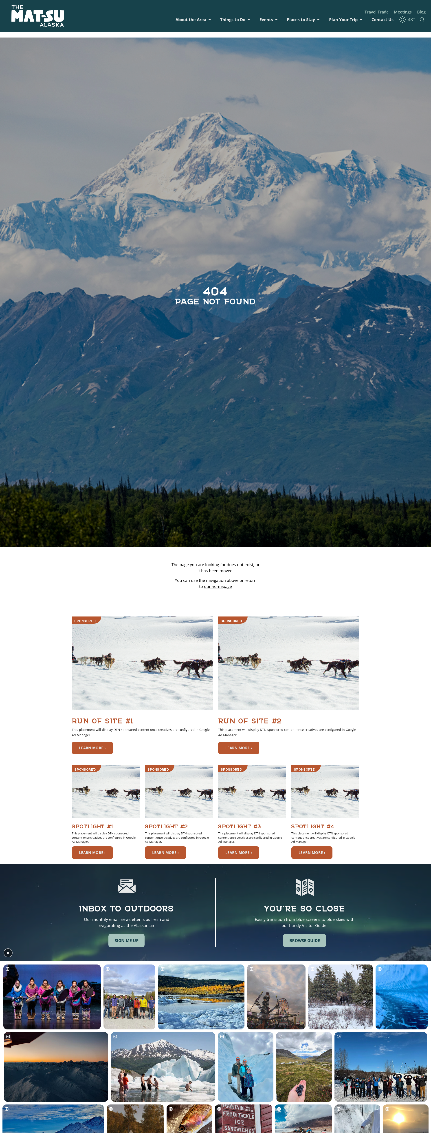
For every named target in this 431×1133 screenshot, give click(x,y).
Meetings (403, 12)
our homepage (218, 586)
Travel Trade (377, 12)
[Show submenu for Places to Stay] (318, 20)
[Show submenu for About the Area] (210, 20)
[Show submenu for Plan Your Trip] (361, 20)
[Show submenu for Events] (276, 20)
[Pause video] (8, 952)
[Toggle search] (422, 19)
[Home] (37, 16)
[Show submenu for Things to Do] (249, 20)
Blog (421, 12)
